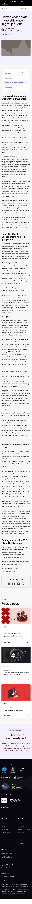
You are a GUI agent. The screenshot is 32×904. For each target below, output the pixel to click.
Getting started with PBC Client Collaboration (13, 86)
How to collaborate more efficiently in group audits (14, 72)
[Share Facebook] (23, 584)
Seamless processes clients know (14, 82)
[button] (23, 8)
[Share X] (18, 584)
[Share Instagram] (13, 584)
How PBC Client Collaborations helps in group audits (15, 77)
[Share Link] (9, 584)
